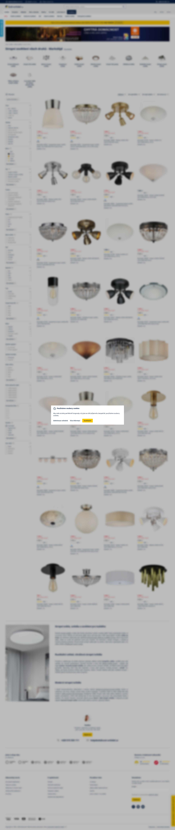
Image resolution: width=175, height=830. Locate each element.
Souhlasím (87, 421)
